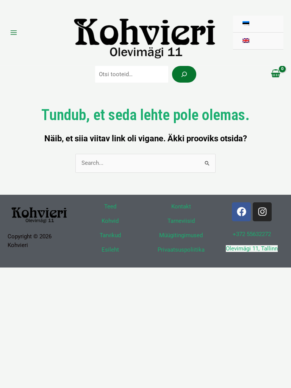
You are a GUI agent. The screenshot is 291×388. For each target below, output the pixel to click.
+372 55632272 (252, 234)
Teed (110, 206)
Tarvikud (110, 235)
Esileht (110, 249)
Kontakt (181, 206)
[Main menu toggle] (13, 32)
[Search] (184, 74)
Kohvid (110, 220)
